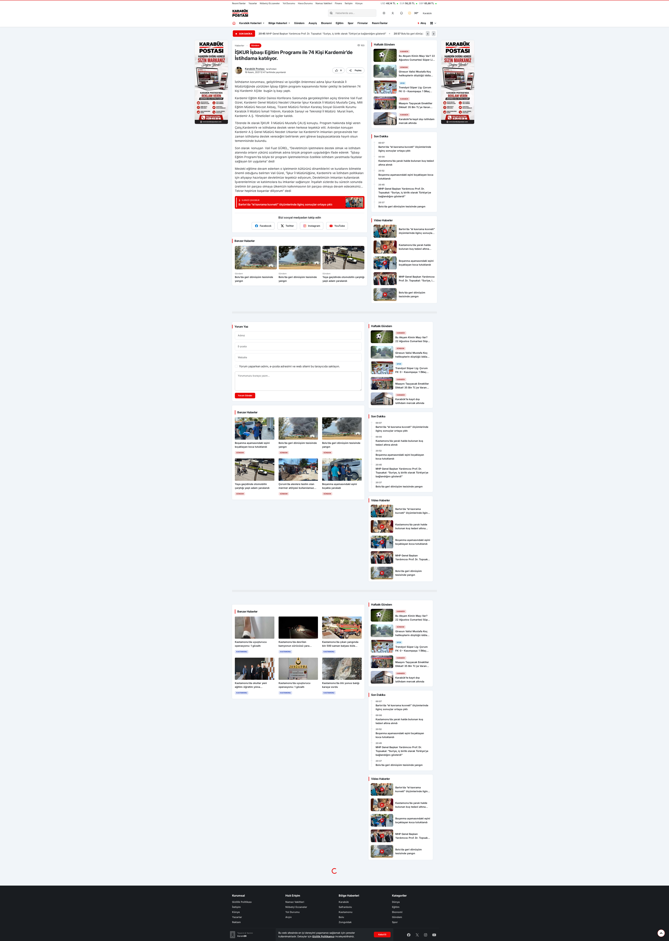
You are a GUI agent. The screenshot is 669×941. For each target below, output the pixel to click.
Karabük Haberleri (250, 23)
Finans (338, 3)
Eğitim (339, 23)
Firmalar (362, 23)
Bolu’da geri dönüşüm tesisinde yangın (288, 33)
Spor (350, 23)
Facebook (265, 225)
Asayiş (313, 23)
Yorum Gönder (245, 395)
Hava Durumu (305, 3)
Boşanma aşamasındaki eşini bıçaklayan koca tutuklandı (405, 176)
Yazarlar (252, 3)
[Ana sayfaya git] (234, 23)
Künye (359, 3)
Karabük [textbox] (427, 13)
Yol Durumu (289, 3)
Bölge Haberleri (277, 23)
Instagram (314, 225)
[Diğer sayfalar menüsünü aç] (433, 23)
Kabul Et (382, 934)
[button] (393, 13)
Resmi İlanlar (239, 3)
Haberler (239, 45)
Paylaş (358, 70)
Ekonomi (326, 23)
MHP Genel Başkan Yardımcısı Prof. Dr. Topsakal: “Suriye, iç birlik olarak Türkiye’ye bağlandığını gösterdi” (404, 192)
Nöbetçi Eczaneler (270, 3)
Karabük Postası (255, 68)
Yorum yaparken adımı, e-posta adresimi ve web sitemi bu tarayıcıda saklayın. (289, 366)
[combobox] (432, 13)
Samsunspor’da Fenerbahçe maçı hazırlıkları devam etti (415, 33)
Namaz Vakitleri (324, 3)
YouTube (339, 225)
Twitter (290, 225)
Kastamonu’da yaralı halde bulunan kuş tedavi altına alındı (406, 162)
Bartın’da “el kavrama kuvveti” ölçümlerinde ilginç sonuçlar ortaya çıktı (404, 148)
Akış (423, 23)
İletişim (349, 3)
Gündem (299, 23)
